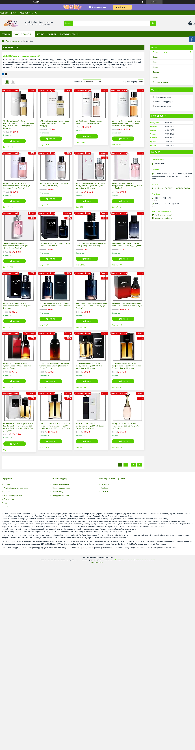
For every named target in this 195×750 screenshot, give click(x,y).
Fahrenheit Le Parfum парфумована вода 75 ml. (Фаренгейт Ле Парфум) (127, 304)
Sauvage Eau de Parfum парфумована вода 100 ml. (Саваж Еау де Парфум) (55, 304)
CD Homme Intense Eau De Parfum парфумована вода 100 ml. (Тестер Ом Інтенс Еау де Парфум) (126, 365)
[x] (6, 75)
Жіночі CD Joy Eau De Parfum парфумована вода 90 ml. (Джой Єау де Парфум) (127, 185)
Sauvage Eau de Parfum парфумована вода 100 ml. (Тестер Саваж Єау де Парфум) (91, 305)
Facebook (105, 484)
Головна (6, 34)
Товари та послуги (22, 34)
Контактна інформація (13, 495)
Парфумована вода (61, 495)
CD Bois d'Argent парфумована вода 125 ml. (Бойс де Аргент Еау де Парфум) (54, 123)
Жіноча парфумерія (61, 484)
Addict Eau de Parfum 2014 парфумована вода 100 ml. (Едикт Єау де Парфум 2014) (90, 425)
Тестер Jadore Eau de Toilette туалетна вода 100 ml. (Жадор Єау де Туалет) (126, 425)
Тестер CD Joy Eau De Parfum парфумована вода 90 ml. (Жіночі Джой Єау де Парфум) (17, 245)
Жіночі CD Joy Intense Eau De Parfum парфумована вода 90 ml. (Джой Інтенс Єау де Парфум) (90, 185)
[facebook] (3, 75)
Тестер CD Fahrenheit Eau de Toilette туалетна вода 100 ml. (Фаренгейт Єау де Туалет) (54, 365)
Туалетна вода (58, 492)
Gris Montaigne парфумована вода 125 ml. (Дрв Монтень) (54, 184)
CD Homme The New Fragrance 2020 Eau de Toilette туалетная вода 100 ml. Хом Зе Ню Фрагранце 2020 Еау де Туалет (18, 427)
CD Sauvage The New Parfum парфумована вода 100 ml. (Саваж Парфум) (17, 305)
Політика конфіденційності (145, 560)
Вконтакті (104, 492)
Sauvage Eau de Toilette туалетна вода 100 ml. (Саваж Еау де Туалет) (126, 244)
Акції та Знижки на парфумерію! (17, 488)
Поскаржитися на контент (124, 560)
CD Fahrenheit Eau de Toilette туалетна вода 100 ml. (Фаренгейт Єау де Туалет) (17, 365)
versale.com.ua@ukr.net (163, 218)
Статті (155, 62)
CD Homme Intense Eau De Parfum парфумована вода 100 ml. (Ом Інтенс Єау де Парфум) (89, 365)
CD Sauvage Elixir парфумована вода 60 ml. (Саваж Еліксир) (55, 244)
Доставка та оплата (69, 34)
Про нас (40, 34)
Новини (156, 57)
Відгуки (156, 67)
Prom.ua (110, 557)
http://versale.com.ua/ (163, 215)
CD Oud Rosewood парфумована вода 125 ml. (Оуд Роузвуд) (89, 122)
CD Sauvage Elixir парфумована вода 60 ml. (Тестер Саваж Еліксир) (91, 244)
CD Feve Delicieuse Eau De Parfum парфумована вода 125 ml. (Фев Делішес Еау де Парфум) (126, 123)
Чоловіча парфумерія (61, 488)
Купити (16, 141)
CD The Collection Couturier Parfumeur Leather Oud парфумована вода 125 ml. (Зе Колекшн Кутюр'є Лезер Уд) (18, 124)
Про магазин (9, 499)
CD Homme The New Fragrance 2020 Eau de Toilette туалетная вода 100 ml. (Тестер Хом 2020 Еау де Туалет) (55, 425)
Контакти (51, 34)
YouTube (104, 488)
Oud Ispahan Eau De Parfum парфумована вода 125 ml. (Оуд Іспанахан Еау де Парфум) (16, 185)
